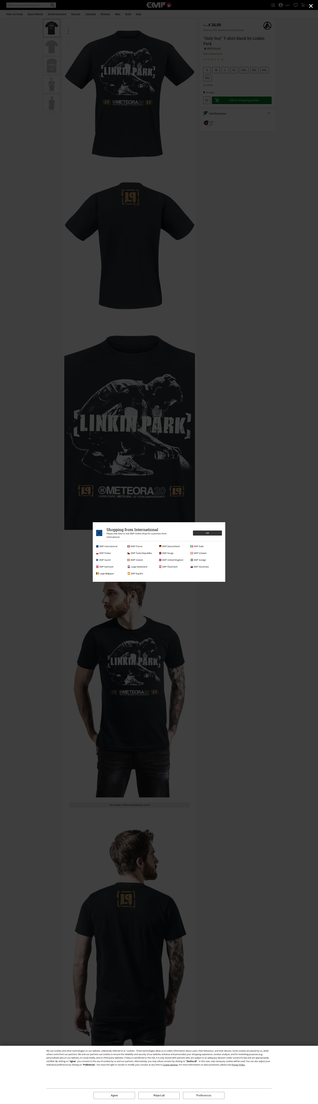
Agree (114, 1095)
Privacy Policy (238, 1064)
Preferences (203, 1095)
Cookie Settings (170, 1064)
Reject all (159, 1095)
